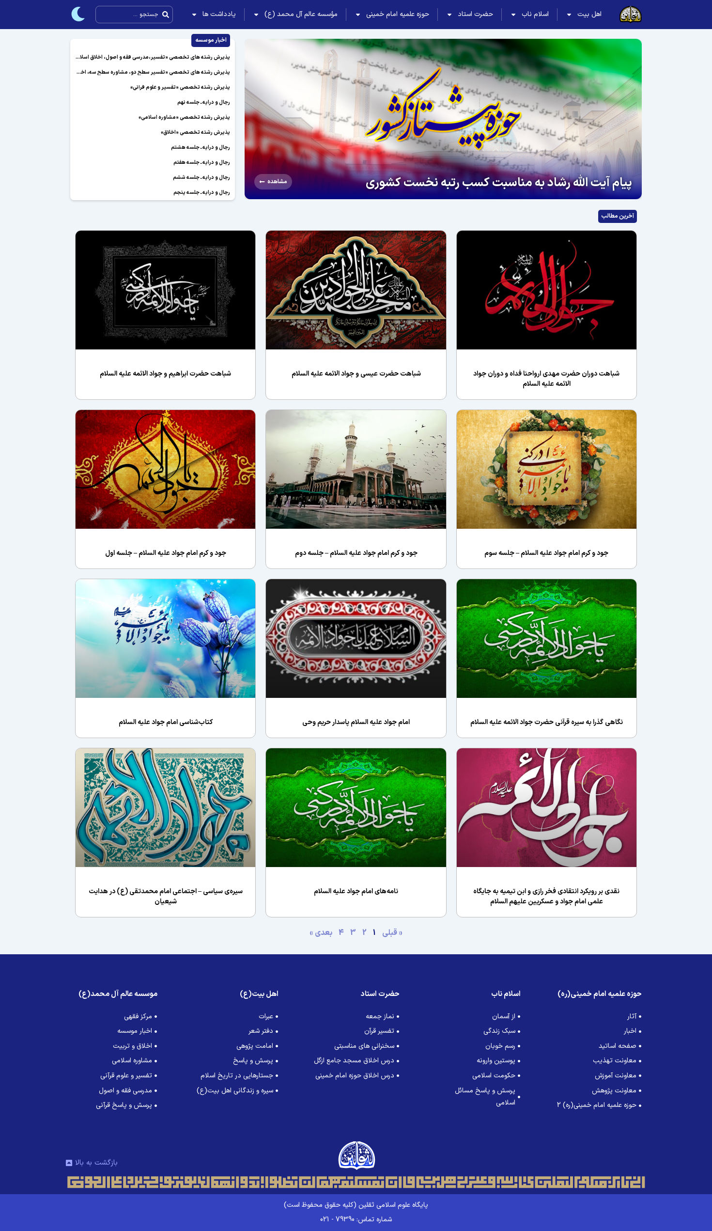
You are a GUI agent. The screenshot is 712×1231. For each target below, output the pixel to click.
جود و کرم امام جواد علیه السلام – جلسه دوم (356, 553)
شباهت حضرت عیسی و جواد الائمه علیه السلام (356, 374)
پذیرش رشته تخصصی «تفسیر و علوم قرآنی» (180, 87)
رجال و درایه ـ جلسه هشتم (200, 147)
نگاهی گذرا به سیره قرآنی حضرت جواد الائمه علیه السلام (546, 722)
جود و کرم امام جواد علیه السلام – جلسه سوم (546, 553)
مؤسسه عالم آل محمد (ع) (301, 14)
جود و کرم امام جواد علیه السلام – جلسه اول (165, 553)
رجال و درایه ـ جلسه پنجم (201, 193)
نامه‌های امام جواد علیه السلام (356, 891)
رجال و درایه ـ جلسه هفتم (201, 162)
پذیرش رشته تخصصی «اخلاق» (195, 132)
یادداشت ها (219, 14)
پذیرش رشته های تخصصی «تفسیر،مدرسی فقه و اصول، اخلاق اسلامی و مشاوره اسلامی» (130, 57)
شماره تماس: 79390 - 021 (356, 1220)
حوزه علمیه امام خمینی (397, 14)
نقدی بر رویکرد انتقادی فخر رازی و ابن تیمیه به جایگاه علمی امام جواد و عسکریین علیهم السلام (546, 896)
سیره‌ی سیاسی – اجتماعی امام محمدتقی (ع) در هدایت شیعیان (166, 896)
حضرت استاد (475, 14)
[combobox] (134, 14)
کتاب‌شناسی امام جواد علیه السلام (166, 722)
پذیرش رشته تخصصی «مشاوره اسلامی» (184, 117)
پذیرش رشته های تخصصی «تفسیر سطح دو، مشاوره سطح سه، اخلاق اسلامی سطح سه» (131, 72)
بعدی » (321, 933)
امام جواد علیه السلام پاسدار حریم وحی (356, 722)
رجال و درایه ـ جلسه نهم (203, 102)
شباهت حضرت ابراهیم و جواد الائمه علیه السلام (165, 374)
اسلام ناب (535, 14)
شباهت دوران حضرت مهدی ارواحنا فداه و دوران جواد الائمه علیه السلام (546, 379)
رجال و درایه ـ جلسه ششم (201, 178)
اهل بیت (589, 14)
